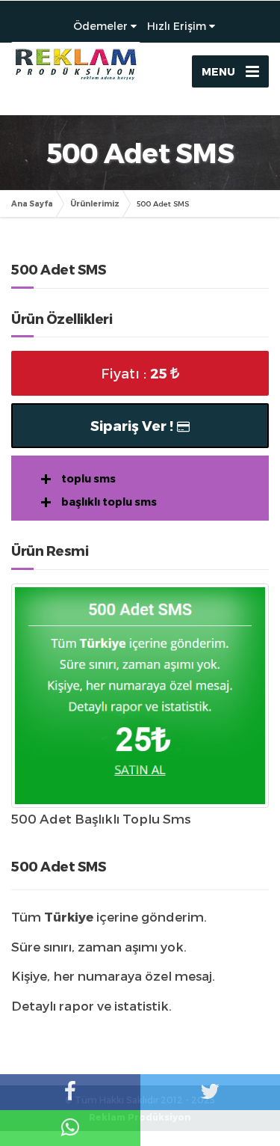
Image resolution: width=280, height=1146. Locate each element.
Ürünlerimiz (94, 203)
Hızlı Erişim (176, 25)
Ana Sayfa (32, 203)
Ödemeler (100, 25)
